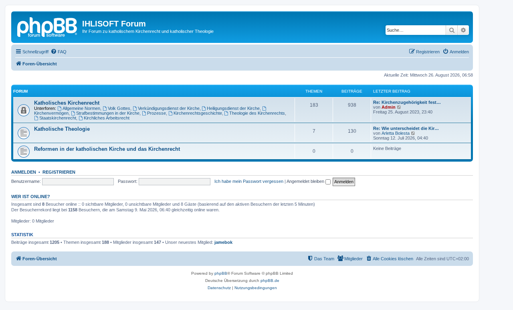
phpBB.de (270, 280)
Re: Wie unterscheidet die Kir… (406, 128)
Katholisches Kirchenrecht (66, 103)
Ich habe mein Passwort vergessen (248, 181)
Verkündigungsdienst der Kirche (169, 108)
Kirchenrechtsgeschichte (198, 113)
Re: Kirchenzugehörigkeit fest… (407, 102)
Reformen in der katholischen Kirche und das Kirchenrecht (107, 149)
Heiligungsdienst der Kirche (233, 108)
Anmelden (23, 172)
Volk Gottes (119, 108)
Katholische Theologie (62, 129)
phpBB (220, 273)
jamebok (223, 242)
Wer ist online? (30, 196)
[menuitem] (58, 52)
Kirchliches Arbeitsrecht (106, 117)
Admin (389, 107)
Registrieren (58, 172)
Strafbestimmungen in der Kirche (107, 113)
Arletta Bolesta (396, 133)
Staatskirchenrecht (57, 117)
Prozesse (156, 113)
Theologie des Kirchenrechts (257, 113)
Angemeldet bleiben (306, 181)
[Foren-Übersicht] (47, 26)
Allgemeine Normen (81, 108)
